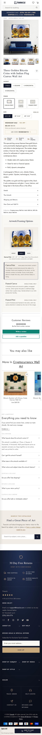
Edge (29, 253)
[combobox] (18, 7)
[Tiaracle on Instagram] (13, 620)
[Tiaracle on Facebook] (8, 620)
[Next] (37, 37)
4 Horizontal (10, 91)
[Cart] (37, 2)
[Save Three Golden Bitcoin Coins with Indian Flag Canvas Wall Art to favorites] (36, 71)
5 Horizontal (29, 85)
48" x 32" (27, 116)
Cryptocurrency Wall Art (16, 18)
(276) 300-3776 (7, 615)
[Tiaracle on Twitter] (22, 620)
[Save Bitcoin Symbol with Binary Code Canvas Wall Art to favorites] (27, 374)
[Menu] (5, 3)
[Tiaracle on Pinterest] (18, 620)
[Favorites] (33, 2)
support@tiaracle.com (17, 608)
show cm (35, 112)
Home (5, 18)
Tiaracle (12, 714)
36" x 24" (18, 116)
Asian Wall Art (13, 212)
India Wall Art (28, 210)
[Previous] (5, 37)
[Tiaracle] (19, 2)
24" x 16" (8, 116)
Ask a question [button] (21, 336)
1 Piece (7, 85)
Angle (21, 253)
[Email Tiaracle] (3, 620)
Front (14, 253)
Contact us (6, 429)
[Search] (36, 7)
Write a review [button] (21, 331)
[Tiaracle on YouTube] (27, 620)
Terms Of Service (26, 717)
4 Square (16, 85)
